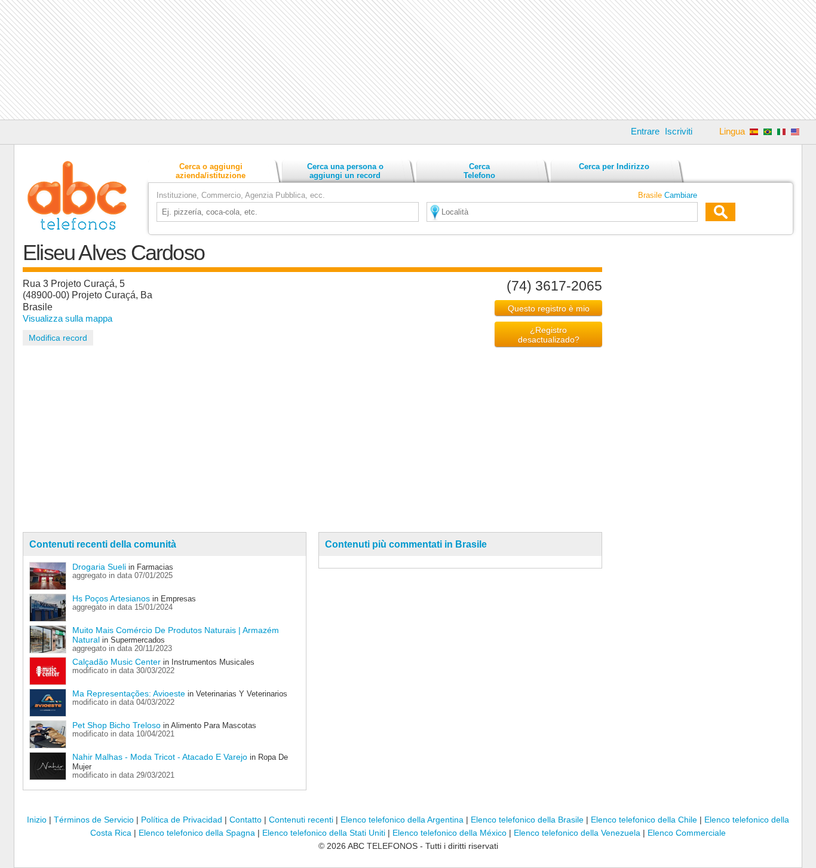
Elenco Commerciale (687, 833)
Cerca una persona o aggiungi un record (345, 171)
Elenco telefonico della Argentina (402, 819)
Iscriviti (678, 131)
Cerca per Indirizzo (614, 166)
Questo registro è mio (549, 308)
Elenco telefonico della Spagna (197, 833)
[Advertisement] (408, 60)
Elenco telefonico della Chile (644, 819)
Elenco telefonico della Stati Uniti (323, 833)
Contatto (245, 819)
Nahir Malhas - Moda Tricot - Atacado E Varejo (159, 757)
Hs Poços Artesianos (111, 598)
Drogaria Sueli (99, 566)
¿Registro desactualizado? (548, 334)
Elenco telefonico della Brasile (527, 819)
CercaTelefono (479, 171)
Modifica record (58, 338)
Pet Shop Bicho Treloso (116, 725)
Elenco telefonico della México (449, 833)
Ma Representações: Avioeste (128, 693)
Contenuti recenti (301, 819)
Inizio (37, 819)
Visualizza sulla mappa (67, 318)
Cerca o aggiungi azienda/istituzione (211, 171)
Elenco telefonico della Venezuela (577, 833)
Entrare (645, 131)
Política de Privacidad (181, 819)
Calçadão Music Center (116, 662)
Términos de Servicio (94, 819)
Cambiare (680, 195)
